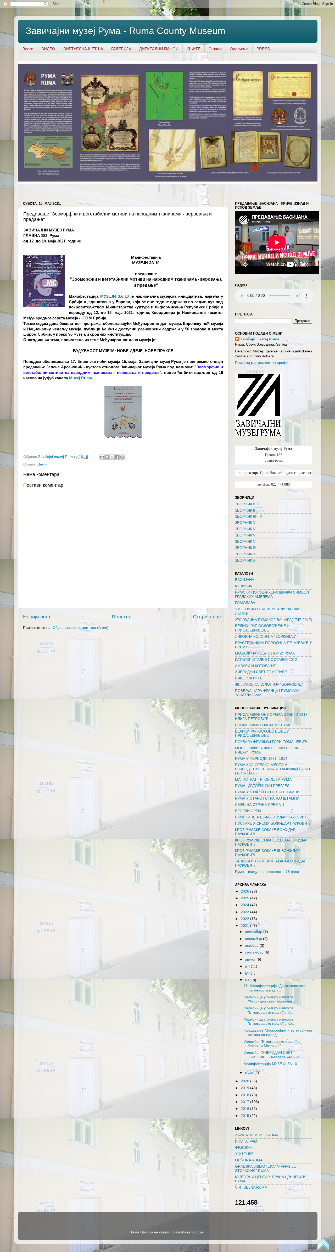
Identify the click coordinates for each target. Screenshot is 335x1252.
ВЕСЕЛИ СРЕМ (248, 811)
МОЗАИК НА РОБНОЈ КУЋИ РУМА (265, 653)
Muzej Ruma (80, 378)
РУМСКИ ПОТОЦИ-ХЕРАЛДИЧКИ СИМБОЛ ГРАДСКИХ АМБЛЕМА (272, 594)
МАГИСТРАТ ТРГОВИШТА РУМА (263, 780)
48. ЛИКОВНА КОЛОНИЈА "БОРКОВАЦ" (269, 684)
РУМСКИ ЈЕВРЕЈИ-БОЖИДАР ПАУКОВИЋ (271, 817)
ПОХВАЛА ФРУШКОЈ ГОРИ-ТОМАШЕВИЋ (271, 742)
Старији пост (208, 616)
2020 (245, 1081)
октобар (252, 946)
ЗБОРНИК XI (245, 560)
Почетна (122, 616)
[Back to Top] (323, 1244)
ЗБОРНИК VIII (247, 542)
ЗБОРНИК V (245, 523)
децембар (254, 932)
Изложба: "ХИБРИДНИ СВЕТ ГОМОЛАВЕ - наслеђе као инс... (273, 1055)
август (250, 959)
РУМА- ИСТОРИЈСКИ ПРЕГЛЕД (262, 786)
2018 (245, 1095)
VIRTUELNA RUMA (251, 1187)
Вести (28, 49)
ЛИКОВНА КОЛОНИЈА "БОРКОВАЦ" (266, 637)
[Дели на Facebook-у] (117, 457)
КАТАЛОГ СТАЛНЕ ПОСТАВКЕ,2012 (266, 660)
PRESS (263, 49)
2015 (245, 1116)
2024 (245, 905)
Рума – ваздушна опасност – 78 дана (267, 872)
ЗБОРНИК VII (246, 535)
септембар (255, 952)
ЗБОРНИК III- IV (248, 516)
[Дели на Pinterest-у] (122, 457)
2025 (245, 898)
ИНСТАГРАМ (246, 1141)
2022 (245, 919)
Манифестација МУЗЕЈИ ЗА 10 (270, 1064)
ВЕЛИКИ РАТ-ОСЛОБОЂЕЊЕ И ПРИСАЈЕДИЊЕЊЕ (262, 628)
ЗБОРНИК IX (245, 548)
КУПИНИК (243, 586)
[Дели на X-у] (112, 457)
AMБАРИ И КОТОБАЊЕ (255, 666)
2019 (245, 1088)
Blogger (197, 1232)
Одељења (239, 49)
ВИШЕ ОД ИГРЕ (249, 678)
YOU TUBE (244, 1154)
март (249, 1072)
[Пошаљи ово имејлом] (102, 457)
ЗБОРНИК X (245, 554)
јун (248, 973)
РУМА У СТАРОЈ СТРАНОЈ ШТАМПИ (267, 798)
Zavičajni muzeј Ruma (259, 339)
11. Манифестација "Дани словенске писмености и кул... (275, 988)
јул (248, 966)
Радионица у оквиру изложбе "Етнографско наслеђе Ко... (269, 1021)
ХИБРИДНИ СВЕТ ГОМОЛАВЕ (261, 672)
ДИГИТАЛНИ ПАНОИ (158, 49)
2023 (245, 912)
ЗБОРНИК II (245, 510)
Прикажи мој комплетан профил (263, 363)
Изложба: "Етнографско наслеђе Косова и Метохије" (272, 1044)
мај (248, 980)
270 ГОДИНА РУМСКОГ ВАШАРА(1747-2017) (273, 620)
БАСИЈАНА (244, 580)
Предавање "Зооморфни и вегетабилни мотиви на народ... (278, 1032)
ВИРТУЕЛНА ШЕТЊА (83, 49)
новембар (254, 939)
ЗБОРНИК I (244, 504)
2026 (245, 891)
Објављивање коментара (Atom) (80, 628)
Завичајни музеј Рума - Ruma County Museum (125, 30)
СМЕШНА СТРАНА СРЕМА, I (259, 805)
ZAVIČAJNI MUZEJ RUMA (256, 1135)
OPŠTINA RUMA (249, 1160)
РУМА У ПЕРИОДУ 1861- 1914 (261, 759)
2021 (245, 926)
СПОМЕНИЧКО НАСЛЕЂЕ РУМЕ (263, 725)
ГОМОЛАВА (245, 603)
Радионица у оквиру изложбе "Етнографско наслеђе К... (269, 1010)
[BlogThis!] (107, 457)
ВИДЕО (48, 49)
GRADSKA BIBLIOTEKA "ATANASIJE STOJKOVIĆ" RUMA (265, 1169)
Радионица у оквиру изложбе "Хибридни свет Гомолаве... (269, 999)
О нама (215, 49)
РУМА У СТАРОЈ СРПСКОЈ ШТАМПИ (267, 792)
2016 (245, 1109)
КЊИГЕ (193, 49)
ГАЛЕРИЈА (121, 49)
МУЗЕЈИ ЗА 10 (114, 296)
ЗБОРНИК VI (245, 529)
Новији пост (37, 616)
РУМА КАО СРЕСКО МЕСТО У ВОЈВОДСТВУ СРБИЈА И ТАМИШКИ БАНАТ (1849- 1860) (273, 769)
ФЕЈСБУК (243, 1148)
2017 (245, 1102)
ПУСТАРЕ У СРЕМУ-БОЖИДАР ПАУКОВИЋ (272, 824)
